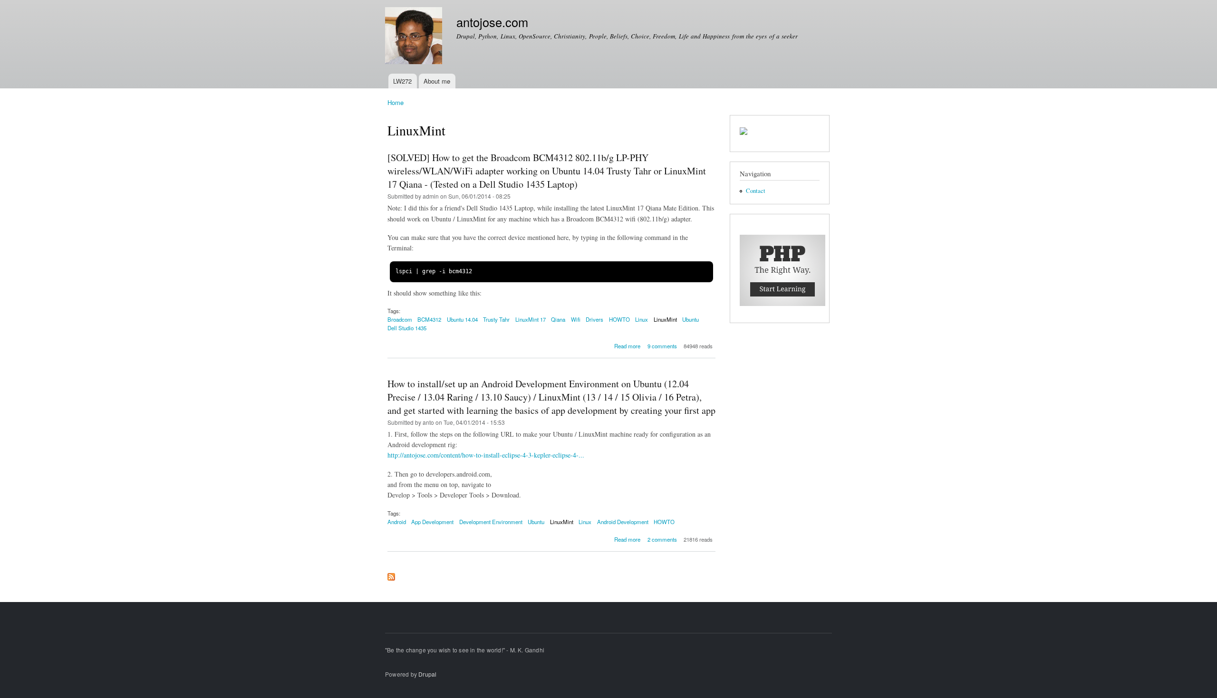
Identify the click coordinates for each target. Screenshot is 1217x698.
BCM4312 (429, 319)
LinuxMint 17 (530, 319)
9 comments (662, 346)
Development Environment (490, 522)
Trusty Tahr (496, 319)
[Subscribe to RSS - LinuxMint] (391, 574)
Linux (641, 319)
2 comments (662, 539)
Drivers (594, 319)
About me (437, 81)
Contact (755, 191)
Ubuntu (690, 319)
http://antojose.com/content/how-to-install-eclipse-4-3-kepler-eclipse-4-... (485, 454)
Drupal (427, 674)
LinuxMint (665, 319)
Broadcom (399, 319)
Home (395, 102)
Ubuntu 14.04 (462, 319)
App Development (432, 522)
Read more (627, 346)
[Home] (414, 37)
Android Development (622, 522)
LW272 (402, 81)
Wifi (575, 319)
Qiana (558, 319)
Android (396, 522)
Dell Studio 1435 (406, 328)
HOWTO (619, 319)
